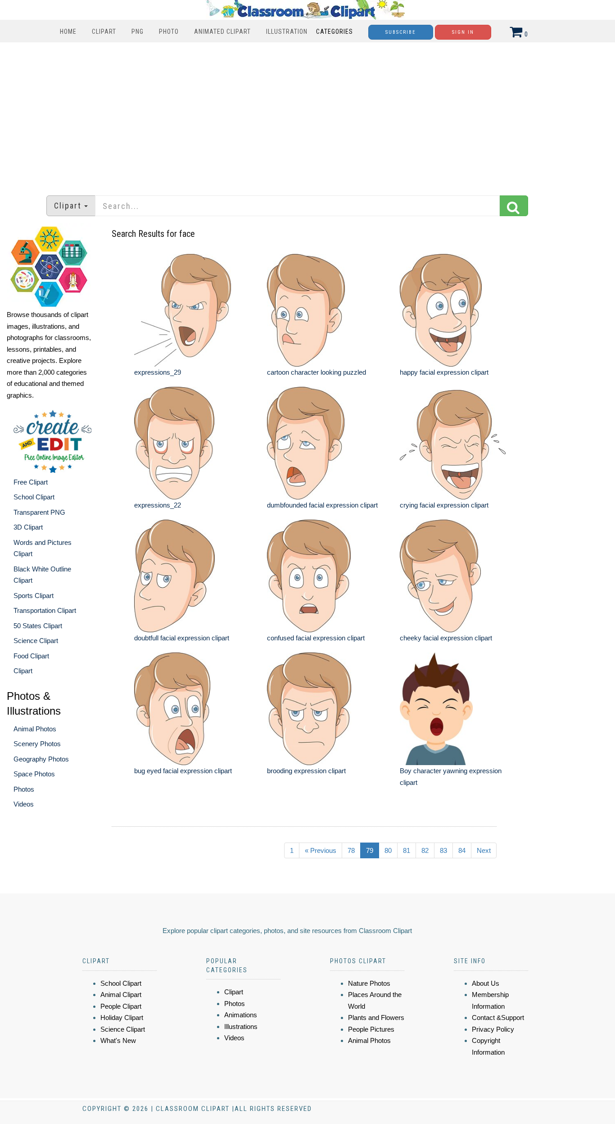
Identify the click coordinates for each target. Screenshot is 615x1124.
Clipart (104, 31)
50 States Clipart (38, 626)
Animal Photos (35, 729)
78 (351, 850)
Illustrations (241, 1026)
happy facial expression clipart (444, 372)
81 (406, 850)
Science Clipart (36, 640)
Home (68, 31)
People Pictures (371, 1029)
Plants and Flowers (376, 1017)
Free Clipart (31, 482)
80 (388, 850)
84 (462, 850)
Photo (169, 31)
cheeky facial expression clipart (446, 638)
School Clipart (34, 497)
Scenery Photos (37, 744)
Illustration (287, 31)
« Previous (320, 850)
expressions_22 (157, 505)
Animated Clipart (222, 31)
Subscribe (400, 32)
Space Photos (34, 774)
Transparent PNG (39, 512)
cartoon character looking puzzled (316, 372)
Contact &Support (498, 1017)
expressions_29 (157, 372)
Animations (240, 1015)
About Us (485, 983)
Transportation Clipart (45, 610)
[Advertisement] (307, 114)
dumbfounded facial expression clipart (322, 505)
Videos (24, 804)
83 (443, 850)
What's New (118, 1040)
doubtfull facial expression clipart (181, 638)
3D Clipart (28, 527)
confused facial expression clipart (316, 638)
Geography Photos (41, 759)
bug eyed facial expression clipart (183, 771)
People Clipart (120, 1006)
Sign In (463, 32)
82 (425, 850)
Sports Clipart (34, 595)
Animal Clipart (120, 994)
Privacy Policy (493, 1029)
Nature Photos (369, 983)
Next (484, 850)
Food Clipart (31, 656)
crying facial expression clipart (444, 505)
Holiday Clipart (121, 1017)
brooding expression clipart (306, 771)
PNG (137, 31)
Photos (24, 789)
